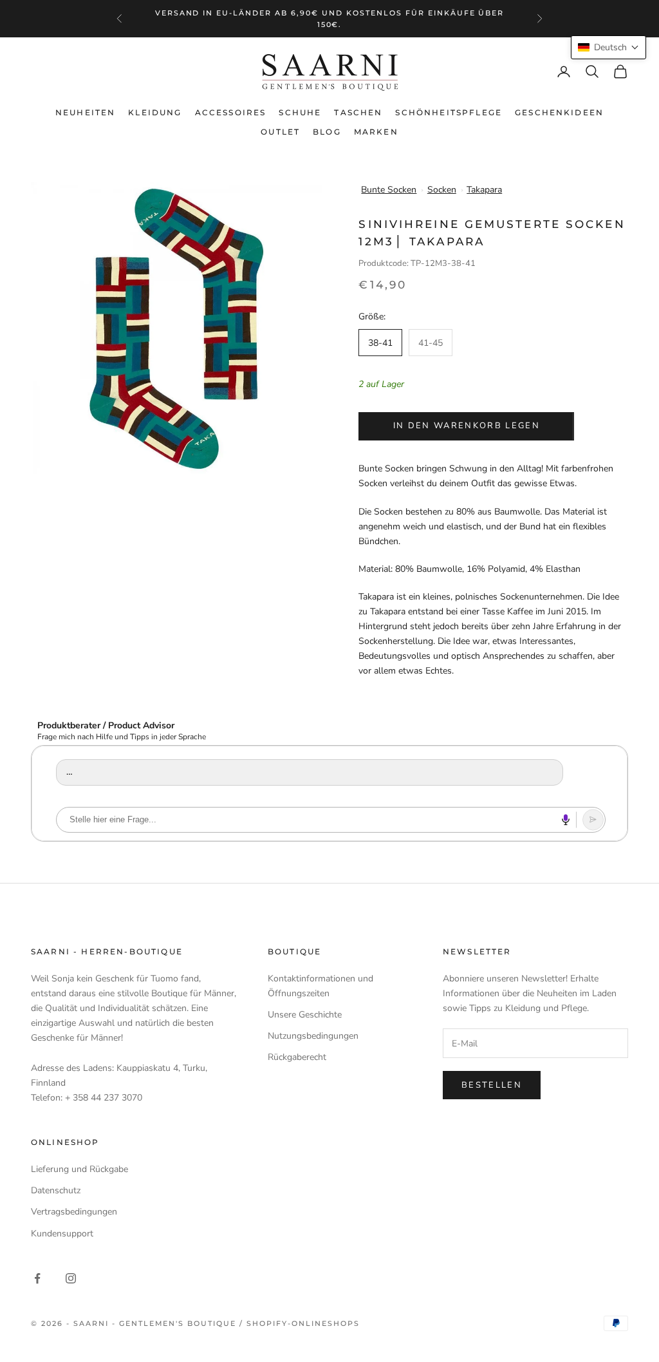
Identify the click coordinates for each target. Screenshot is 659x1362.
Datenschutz (55, 1190)
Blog (327, 132)
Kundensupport (62, 1233)
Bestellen (491, 1085)
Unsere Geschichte (305, 1014)
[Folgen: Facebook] (37, 1278)
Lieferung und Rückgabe (79, 1169)
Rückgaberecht (297, 1057)
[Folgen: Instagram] (70, 1278)
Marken (376, 132)
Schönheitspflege (448, 112)
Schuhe (300, 112)
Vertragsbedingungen (74, 1212)
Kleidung (154, 112)
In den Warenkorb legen (466, 425)
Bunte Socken (388, 190)
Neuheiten (85, 112)
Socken (441, 190)
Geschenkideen (559, 112)
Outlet (280, 132)
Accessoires (230, 112)
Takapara (484, 190)
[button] (608, 47)
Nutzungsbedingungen (313, 1036)
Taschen (358, 112)
